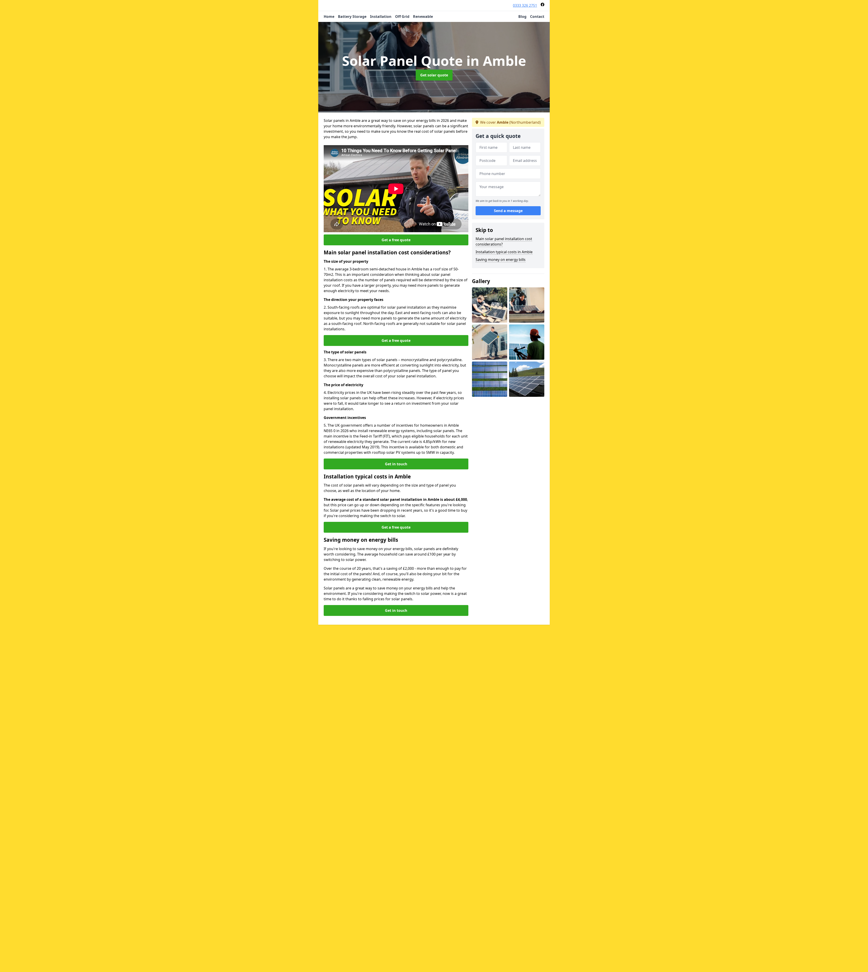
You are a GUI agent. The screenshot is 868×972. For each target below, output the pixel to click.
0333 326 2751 (525, 5)
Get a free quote (396, 239)
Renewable (423, 16)
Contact (537, 16)
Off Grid (402, 16)
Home (329, 16)
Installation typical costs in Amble (504, 251)
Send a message (508, 210)
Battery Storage (352, 16)
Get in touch (396, 463)
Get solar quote (434, 75)
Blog (522, 16)
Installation (381, 16)
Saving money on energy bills (501, 259)
